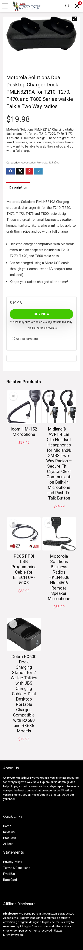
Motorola (42, 162)
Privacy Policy (12, 862)
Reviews (9, 832)
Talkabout (54, 162)
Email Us (9, 873)
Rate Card (10, 879)
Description (18, 187)
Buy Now (42, 314)
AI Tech (8, 844)
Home (7, 826)
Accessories (28, 162)
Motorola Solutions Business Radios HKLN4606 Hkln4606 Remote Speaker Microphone (59, 577)
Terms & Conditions (16, 868)
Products (9, 838)
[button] (74, 19)
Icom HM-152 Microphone (24, 431)
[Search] (67, 6)
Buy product (59, 510)
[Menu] (5, 6)
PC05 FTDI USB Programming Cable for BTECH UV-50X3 (24, 569)
